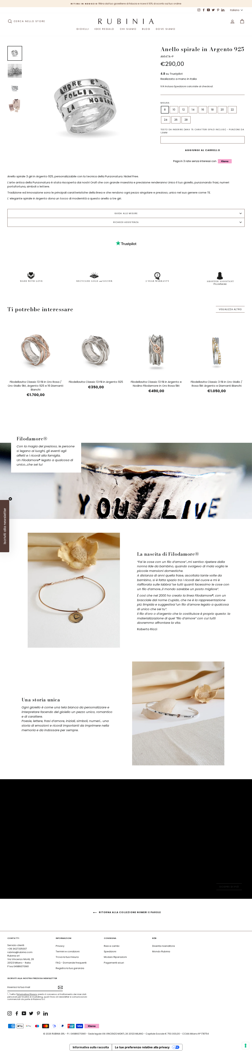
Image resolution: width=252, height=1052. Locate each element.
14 (193, 109)
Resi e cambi (111, 946)
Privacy (60, 946)
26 (175, 120)
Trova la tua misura (67, 957)
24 (165, 120)
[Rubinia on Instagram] (9, 1013)
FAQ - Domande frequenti (71, 962)
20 (222, 109)
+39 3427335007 (17, 948)
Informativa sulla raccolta (91, 1047)
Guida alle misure (126, 213)
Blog (146, 29)
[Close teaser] (10, 499)
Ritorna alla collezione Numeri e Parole (129, 912)
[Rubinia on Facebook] (17, 1013)
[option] (126, 3)
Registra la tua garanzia (70, 968)
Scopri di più (229, 886)
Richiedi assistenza (126, 222)
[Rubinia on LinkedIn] (45, 1013)
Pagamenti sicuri (114, 962)
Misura (165, 102)
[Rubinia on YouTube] (24, 1013)
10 (174, 109)
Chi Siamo (128, 29)
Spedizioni (180, 86)
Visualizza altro (230, 309)
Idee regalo (104, 29)
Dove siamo (166, 29)
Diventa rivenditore (163, 946)
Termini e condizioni (68, 951)
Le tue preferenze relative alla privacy (142, 1047)
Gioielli (82, 29)
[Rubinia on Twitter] (31, 1013)
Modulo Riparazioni (115, 957)
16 (202, 109)
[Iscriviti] (60, 987)
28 (186, 120)
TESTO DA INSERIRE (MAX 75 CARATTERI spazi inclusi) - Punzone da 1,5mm (202, 131)
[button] (4, 526)
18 (212, 109)
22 (232, 109)
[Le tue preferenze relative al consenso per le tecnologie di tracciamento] (245, 1045)
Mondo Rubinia (161, 951)
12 (183, 109)
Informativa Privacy (27, 994)
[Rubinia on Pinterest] (38, 1013)
